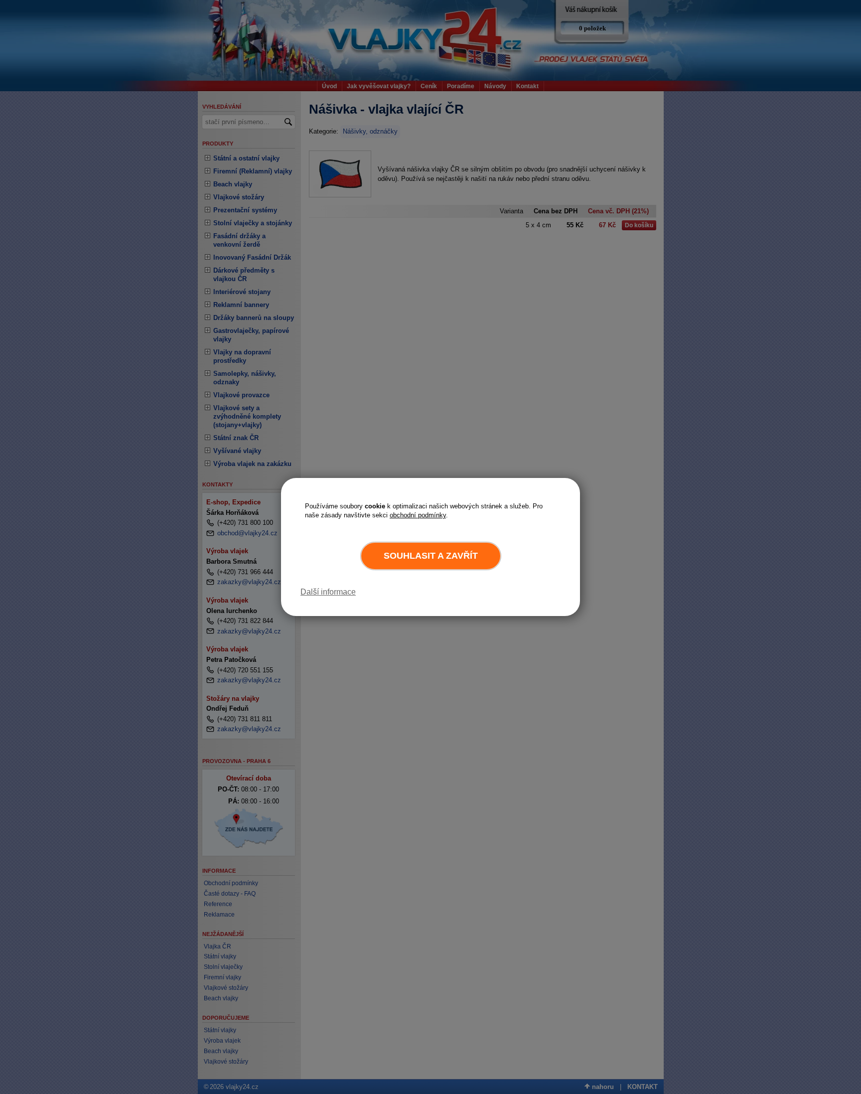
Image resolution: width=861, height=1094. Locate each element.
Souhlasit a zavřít (431, 556)
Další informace (328, 592)
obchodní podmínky (418, 515)
